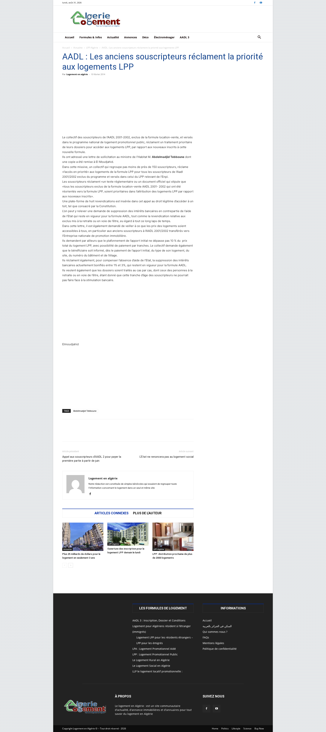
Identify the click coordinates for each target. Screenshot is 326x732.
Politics (225, 728)
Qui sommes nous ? (215, 632)
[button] (259, 37)
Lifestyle (236, 728)
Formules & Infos (90, 37)
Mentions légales (213, 643)
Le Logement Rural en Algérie (151, 660)
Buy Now (259, 728)
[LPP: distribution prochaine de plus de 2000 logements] (173, 537)
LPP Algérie (92, 47)
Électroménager (164, 37)
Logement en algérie (77, 74)
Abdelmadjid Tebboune (84, 410)
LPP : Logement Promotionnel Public (155, 654)
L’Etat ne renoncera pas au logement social (167, 456)
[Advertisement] (128, 107)
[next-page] (70, 565)
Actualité (113, 37)
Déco (145, 37)
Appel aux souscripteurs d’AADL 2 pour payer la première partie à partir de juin (91, 458)
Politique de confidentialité (220, 648)
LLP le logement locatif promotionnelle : (157, 671)
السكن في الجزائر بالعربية (217, 626)
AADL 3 (184, 37)
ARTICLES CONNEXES (111, 513)
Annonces (130, 37)
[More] (179, 434)
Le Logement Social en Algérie (151, 665)
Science (247, 728)
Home (215, 728)
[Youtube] (261, 2)
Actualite (78, 47)
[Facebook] (255, 2)
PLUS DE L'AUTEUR (147, 513)
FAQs (206, 637)
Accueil (69, 37)
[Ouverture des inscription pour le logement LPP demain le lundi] (127, 534)
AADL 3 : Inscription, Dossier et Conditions (158, 620)
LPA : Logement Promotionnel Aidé (154, 648)
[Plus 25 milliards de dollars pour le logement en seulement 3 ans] (82, 537)
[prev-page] (64, 565)
